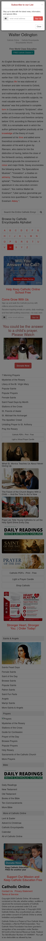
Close (39, 26)
